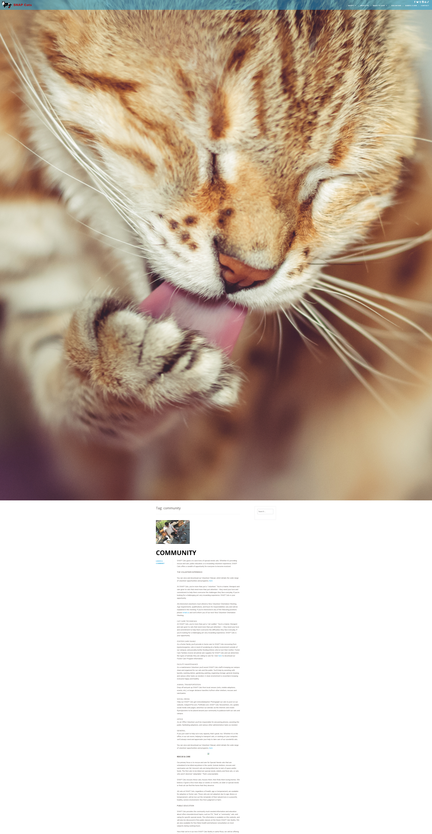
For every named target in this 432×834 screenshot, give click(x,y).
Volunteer (396, 6)
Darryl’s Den (411, 6)
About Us (364, 6)
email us (186, 612)
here (211, 581)
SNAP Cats (7, 7)
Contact (425, 6)
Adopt (351, 6)
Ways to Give (379, 6)
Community (176, 552)
